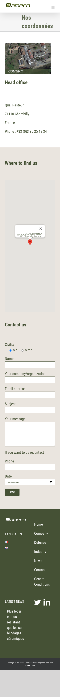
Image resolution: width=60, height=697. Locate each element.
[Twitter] (37, 602)
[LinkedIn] (47, 602)
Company (41, 533)
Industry (40, 552)
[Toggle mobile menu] (53, 7)
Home (38, 524)
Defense (40, 542)
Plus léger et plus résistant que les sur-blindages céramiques (15, 625)
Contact (40, 570)
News (38, 561)
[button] (30, 242)
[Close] (41, 229)
